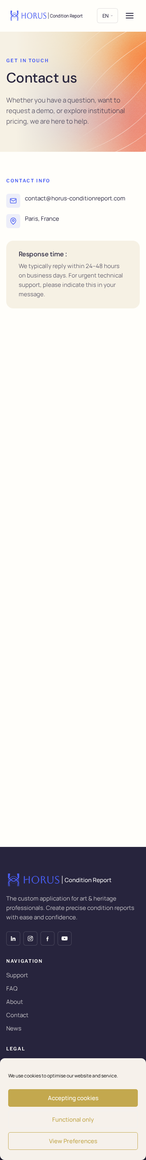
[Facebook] (47, 938)
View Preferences (73, 1141)
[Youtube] (65, 938)
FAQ (12, 988)
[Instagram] (30, 938)
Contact (17, 1015)
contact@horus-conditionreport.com (75, 198)
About (14, 1002)
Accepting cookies (73, 1098)
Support (17, 975)
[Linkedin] (13, 938)
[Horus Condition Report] (46, 15)
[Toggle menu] (130, 15)
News (13, 1028)
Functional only (73, 1119)
